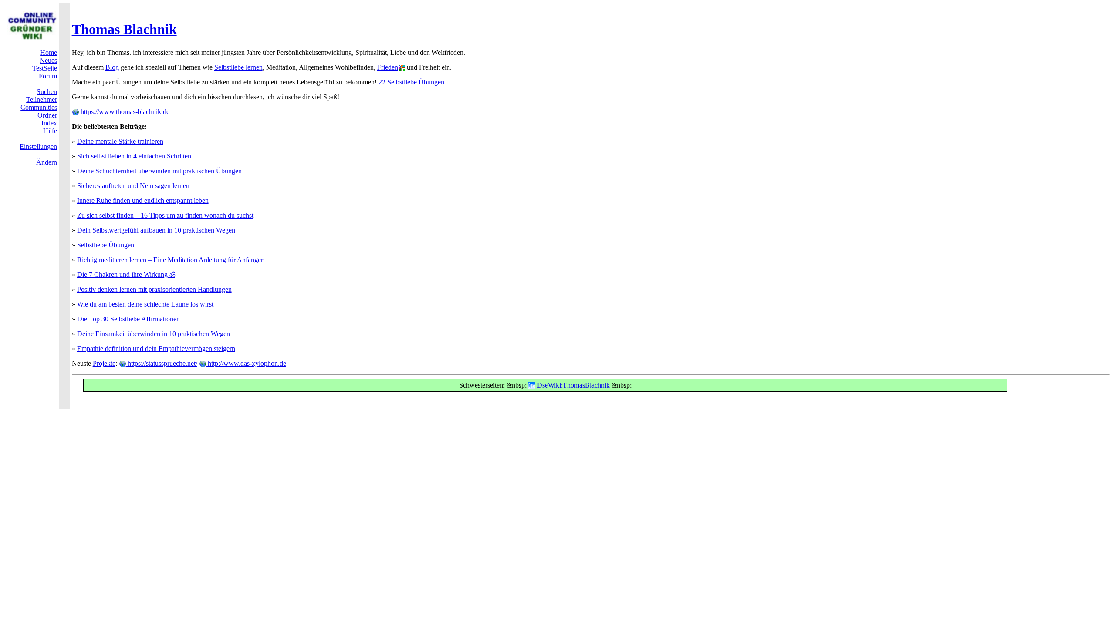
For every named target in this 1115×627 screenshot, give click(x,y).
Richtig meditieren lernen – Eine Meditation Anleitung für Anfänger (170, 259)
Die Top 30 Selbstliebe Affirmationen (128, 319)
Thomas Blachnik (124, 29)
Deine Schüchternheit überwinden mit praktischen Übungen (159, 171)
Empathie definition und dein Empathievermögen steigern (156, 348)
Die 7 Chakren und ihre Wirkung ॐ (126, 274)
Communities (38, 107)
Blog (112, 67)
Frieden (387, 67)
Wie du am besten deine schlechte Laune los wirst (145, 304)
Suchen (47, 91)
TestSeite (44, 68)
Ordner (47, 115)
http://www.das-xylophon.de (246, 363)
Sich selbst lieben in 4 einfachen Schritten (134, 156)
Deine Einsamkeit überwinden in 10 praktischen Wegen (153, 333)
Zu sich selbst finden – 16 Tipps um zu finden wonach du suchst (165, 215)
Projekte (104, 363)
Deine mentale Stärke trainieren (120, 141)
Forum (48, 76)
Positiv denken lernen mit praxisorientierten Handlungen (154, 289)
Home (48, 52)
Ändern (46, 162)
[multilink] (401, 67)
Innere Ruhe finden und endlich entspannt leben (143, 200)
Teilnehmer (41, 99)
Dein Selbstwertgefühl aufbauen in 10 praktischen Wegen (156, 230)
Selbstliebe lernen (238, 67)
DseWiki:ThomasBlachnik (572, 385)
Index (49, 123)
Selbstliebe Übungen (105, 245)
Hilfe (50, 131)
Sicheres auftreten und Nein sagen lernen (133, 185)
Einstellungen (38, 146)
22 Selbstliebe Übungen (411, 82)
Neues (48, 60)
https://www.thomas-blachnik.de (124, 111)
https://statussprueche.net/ (161, 363)
